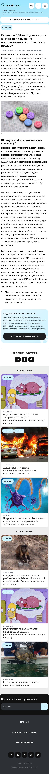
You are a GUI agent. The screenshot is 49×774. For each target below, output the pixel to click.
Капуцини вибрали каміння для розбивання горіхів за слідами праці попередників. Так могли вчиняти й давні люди (24, 580)
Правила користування (24, 732)
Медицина (12, 10)
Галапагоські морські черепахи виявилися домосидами (21, 683)
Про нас (24, 722)
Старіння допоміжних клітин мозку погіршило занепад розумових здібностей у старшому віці (24, 521)
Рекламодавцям (24, 742)
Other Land (33, 767)
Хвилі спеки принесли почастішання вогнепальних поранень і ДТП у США (19, 470)
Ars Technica (38, 50)
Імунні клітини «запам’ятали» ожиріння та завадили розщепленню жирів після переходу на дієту (24, 419)
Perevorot (22, 767)
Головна (4, 10)
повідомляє (6, 96)
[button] (31, 6)
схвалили (32, 295)
